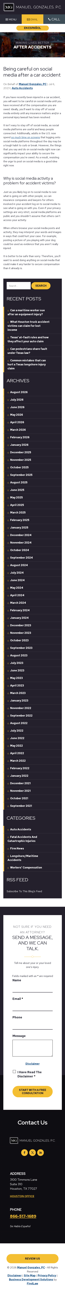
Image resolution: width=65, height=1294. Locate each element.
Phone (17, 1017)
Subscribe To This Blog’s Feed (24, 891)
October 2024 (19, 550)
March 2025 (18, 512)
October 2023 (19, 640)
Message (19, 1036)
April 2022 (17, 753)
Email (17, 999)
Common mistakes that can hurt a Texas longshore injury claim (27, 364)
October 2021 (19, 798)
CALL (56, 19)
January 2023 (19, 700)
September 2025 (21, 475)
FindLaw (32, 1283)
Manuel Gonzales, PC (32, 84)
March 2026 (18, 430)
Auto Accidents (22, 88)
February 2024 (20, 610)
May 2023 (16, 678)
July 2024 (17, 572)
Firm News (17, 848)
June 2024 (17, 580)
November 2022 (20, 708)
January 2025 (19, 527)
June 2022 (17, 738)
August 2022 (19, 723)
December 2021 (20, 783)
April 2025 (17, 505)
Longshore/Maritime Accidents (23, 858)
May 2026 (16, 415)
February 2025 (19, 520)
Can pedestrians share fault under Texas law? (27, 351)
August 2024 (19, 565)
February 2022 (19, 768)
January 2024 (19, 618)
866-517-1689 (23, 1216)
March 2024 (18, 603)
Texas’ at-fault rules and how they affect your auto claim (28, 339)
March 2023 (18, 693)
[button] (11, 20)
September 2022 (21, 715)
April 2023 (17, 685)
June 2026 (17, 407)
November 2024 (21, 542)
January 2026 (19, 445)
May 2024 (16, 588)
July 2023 (16, 663)
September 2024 (21, 557)
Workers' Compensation (26, 867)
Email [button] (34, 19)
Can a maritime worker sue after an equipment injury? (26, 312)
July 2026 (17, 399)
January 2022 (19, 776)
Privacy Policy (47, 1275)
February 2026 (20, 437)
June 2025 (17, 490)
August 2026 (19, 392)
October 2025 (19, 467)
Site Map (30, 1275)
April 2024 (17, 595)
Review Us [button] (32, 1258)
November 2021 (20, 791)
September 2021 (21, 806)
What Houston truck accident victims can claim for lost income (29, 326)
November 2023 (20, 633)
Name (16, 980)
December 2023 (20, 625)
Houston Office (22, 1196)
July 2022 (16, 730)
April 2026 (17, 422)
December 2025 (20, 452)
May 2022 (16, 745)
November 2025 (20, 460)
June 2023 (17, 670)
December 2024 (21, 535)
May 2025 (16, 497)
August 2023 (19, 655)
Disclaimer (33, 1064)
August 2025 (19, 482)
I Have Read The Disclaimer (30, 1074)
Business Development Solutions (31, 1279)
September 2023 (21, 648)
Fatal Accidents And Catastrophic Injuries (22, 839)
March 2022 (18, 760)
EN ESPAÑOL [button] (32, 28)
